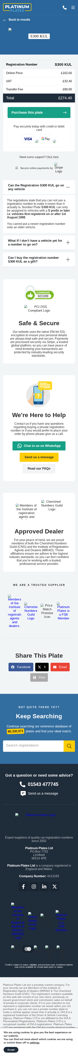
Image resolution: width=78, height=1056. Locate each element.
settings (34, 1042)
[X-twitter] (54, 886)
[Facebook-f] (23, 886)
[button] (39, 457)
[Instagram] (34, 886)
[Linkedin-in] (44, 886)
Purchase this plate (27, 112)
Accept (11, 1049)
